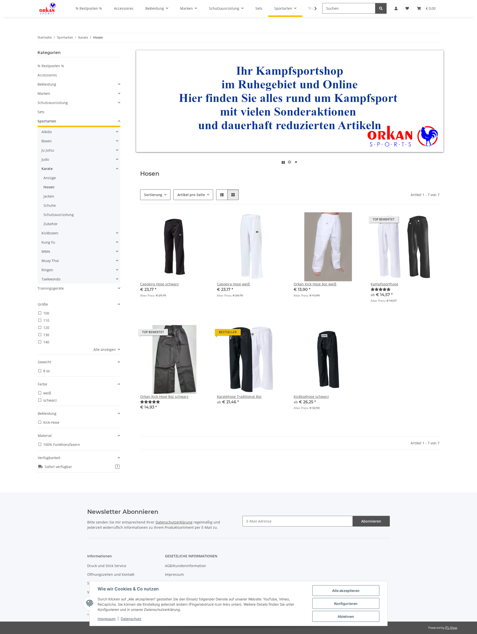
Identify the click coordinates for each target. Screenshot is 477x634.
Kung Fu (48, 242)
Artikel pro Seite (191, 194)
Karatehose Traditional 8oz (239, 396)
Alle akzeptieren (345, 590)
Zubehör (50, 223)
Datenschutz (131, 619)
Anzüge (49, 177)
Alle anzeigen (104, 349)
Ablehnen (346, 616)
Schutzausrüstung (53, 102)
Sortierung (153, 194)
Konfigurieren (346, 603)
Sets (41, 111)
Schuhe (49, 205)
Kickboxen (49, 233)
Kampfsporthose (384, 284)
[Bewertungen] (381, 289)
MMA (45, 251)
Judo (45, 159)
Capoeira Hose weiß (233, 284)
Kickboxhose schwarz (311, 396)
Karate (47, 168)
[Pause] (283, 162)
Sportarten (47, 121)
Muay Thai (50, 260)
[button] (312, 8)
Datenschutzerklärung (174, 522)
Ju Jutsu (47, 150)
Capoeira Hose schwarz (159, 284)
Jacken (48, 196)
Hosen (48, 187)
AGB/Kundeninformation (185, 565)
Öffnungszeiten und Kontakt (110, 574)
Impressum (107, 619)
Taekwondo (50, 279)
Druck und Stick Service (106, 565)
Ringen (47, 269)
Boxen (46, 141)
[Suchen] (381, 8)
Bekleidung (47, 84)
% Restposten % (51, 65)
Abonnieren (371, 521)
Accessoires (47, 75)
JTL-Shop (451, 628)
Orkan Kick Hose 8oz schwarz (164, 396)
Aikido (46, 131)
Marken (44, 93)
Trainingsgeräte (51, 288)
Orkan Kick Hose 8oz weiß (315, 284)
